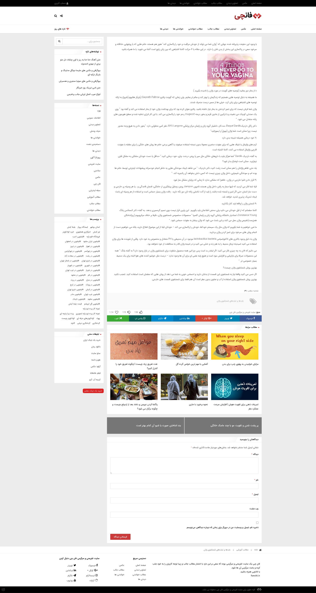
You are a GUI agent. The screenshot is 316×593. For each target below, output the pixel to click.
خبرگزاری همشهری (83, 231)
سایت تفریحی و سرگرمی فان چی (242, 312)
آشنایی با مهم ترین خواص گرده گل (192, 364)
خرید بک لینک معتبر (93, 391)
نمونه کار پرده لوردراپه (91, 308)
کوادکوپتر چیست (68, 318)
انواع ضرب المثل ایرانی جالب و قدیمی (83, 94)
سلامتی (97, 170)
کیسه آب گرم (94, 379)
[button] (61, 15)
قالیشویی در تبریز (77, 246)
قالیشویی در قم (94, 275)
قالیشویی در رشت (93, 255)
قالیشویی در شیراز (93, 270)
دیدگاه (254, 454)
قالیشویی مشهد (94, 299)
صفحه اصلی (256, 3)
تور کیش (96, 231)
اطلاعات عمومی (93, 118)
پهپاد (98, 318)
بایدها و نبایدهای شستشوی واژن (230, 300)
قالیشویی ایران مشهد (91, 241)
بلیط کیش (71, 227)
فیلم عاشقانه (95, 373)
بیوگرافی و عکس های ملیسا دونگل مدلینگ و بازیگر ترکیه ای (80, 72)
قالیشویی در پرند (77, 280)
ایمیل (255, 494)
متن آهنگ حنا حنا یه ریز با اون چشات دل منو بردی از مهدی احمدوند (80, 62)
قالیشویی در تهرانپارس (73, 251)
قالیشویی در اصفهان (73, 241)
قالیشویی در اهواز (93, 246)
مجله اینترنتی (94, 190)
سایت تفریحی (94, 164)
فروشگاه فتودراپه (93, 236)
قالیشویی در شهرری (92, 265)
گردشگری (96, 323)
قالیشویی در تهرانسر (92, 251)
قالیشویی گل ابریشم (92, 303)
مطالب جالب (216, 3)
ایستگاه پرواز (83, 227)
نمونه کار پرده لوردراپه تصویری (88, 313)
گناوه (73, 323)
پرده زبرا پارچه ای (67, 313)
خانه (256, 549)
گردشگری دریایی (83, 323)
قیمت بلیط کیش (75, 303)
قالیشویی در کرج (76, 284)
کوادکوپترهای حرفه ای (85, 318)
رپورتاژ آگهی (95, 157)
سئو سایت (95, 353)
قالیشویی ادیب (78, 236)
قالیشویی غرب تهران (92, 294)
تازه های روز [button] (59, 29)
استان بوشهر (95, 227)
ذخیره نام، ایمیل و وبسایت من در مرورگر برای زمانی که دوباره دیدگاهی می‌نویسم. (222, 527)
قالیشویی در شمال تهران (69, 260)
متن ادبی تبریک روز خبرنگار (88, 87)
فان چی (97, 184)
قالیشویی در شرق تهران (90, 260)
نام (256, 480)
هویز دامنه (95, 360)
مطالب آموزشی (93, 197)
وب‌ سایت (254, 508)
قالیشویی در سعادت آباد (73, 255)
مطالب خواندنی (200, 3)
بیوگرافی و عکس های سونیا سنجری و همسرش (79, 81)
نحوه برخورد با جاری (198, 404)
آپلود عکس (95, 366)
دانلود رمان (95, 346)
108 (98, 111)
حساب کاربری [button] (60, 3)
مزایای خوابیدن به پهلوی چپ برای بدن (240, 364)
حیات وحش (95, 131)
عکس (244, 3)
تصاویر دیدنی (232, 3)
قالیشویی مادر (76, 294)
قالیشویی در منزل (93, 280)
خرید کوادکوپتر (68, 231)
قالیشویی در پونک (93, 284)
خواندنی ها (184, 3)
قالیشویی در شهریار (74, 265)
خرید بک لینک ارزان (91, 340)
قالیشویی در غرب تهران (74, 270)
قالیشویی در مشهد (78, 275)
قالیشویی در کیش (93, 289)
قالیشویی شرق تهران (75, 289)
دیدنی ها (172, 3)
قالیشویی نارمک (79, 299)
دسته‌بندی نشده (93, 144)
